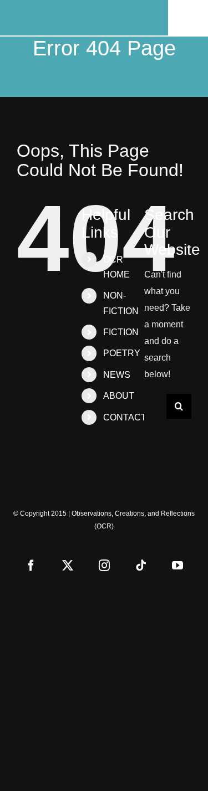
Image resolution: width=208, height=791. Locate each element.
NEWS (116, 374)
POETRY (121, 353)
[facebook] (31, 565)
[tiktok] (140, 565)
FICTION (121, 332)
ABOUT (118, 395)
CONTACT (124, 417)
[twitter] (67, 565)
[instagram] (104, 565)
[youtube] (177, 565)
